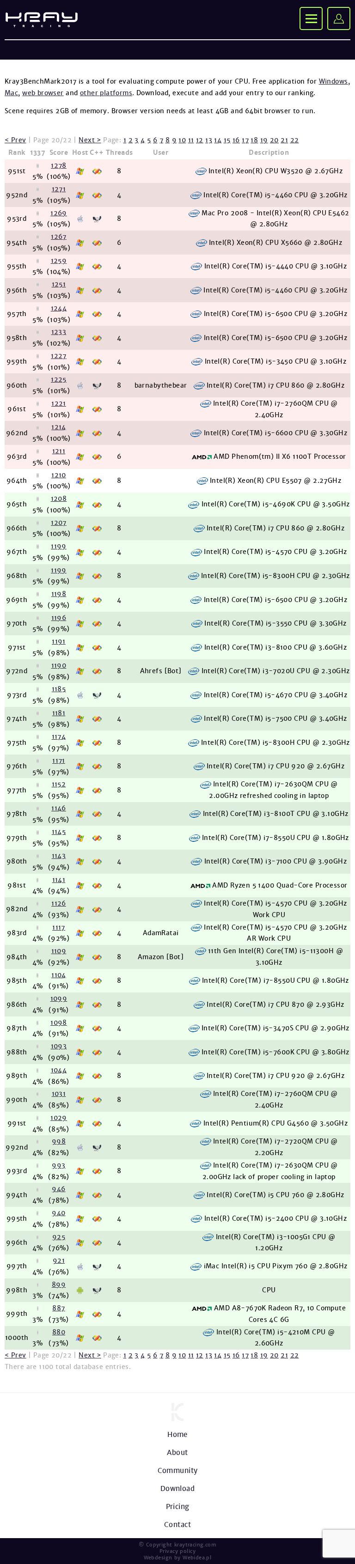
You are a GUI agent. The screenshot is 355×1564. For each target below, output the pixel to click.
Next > (90, 140)
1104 (58, 975)
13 (208, 140)
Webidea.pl (197, 1557)
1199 (59, 546)
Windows (333, 81)
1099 (58, 998)
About (177, 1452)
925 (58, 1237)
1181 (59, 713)
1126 (58, 903)
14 (217, 140)
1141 (59, 880)
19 (264, 140)
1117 (58, 927)
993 (58, 1165)
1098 (58, 1022)
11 (191, 140)
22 (294, 140)
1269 (58, 213)
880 (58, 1332)
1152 (59, 784)
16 (236, 140)
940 (58, 1213)
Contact (177, 1524)
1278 (59, 165)
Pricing (178, 1506)
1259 (59, 260)
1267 (59, 236)
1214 (58, 427)
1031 (59, 1093)
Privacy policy (177, 1551)
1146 (58, 808)
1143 (59, 856)
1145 (59, 832)
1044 (59, 1070)
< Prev (15, 140)
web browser (43, 93)
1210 (58, 475)
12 (199, 140)
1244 (59, 308)
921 (59, 1260)
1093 (59, 1046)
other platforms (106, 93)
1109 (59, 951)
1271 (59, 189)
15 (227, 140)
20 (274, 140)
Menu (311, 18)
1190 (59, 665)
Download (177, 1488)
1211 (59, 451)
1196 (59, 618)
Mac (11, 93)
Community (178, 1470)
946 (58, 1189)
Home (177, 1434)
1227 (59, 356)
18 (254, 140)
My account (338, 18)
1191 (59, 641)
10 (182, 140)
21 (284, 140)
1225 (59, 379)
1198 (59, 594)
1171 (58, 760)
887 (58, 1308)
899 (59, 1284)
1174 (59, 736)
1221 (58, 403)
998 (59, 1141)
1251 (59, 284)
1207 (59, 522)
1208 (59, 498)
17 (245, 140)
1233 (59, 332)
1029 (58, 1118)
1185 (59, 689)
